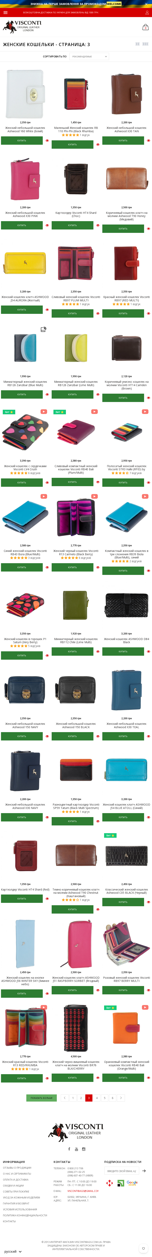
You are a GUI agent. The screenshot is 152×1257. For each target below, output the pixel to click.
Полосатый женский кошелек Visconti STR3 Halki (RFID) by (126, 467)
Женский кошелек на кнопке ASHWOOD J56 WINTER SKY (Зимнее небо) (25, 981)
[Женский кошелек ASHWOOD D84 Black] (126, 605)
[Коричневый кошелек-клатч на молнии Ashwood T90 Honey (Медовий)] (126, 179)
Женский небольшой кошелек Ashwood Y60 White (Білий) (25, 129)
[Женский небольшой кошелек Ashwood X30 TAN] (126, 94)
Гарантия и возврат (16, 1203)
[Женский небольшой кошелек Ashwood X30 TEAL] (126, 690)
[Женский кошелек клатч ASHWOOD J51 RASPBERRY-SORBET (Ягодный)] (76, 944)
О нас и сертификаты (17, 1173)
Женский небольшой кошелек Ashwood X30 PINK (25, 214)
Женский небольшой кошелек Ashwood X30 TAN (126, 129)
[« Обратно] (65, 1098)
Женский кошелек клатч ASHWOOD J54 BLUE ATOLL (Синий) (126, 806)
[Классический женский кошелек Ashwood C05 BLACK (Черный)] (126, 855)
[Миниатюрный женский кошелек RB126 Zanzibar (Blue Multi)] (25, 348)
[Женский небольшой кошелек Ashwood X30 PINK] (25, 179)
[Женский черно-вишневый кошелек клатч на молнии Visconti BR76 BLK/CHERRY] (76, 1028)
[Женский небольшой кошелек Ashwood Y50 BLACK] (76, 690)
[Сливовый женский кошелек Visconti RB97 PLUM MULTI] (76, 263)
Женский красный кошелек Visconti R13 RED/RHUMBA (25, 1063)
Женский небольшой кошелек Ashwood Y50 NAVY (25, 725)
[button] (13, 1251)
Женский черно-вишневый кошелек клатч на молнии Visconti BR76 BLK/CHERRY (76, 1065)
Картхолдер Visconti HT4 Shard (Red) (25, 889)
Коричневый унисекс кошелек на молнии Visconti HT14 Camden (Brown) (127, 385)
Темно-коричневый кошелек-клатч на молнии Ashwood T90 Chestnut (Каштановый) (75, 893)
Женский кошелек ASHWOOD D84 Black (126, 640)
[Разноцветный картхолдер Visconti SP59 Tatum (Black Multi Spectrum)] (76, 770)
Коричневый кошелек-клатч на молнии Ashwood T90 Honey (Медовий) (126, 216)
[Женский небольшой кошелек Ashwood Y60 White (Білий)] (25, 94)
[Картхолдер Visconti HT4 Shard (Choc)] (76, 179)
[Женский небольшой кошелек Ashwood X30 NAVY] (25, 770)
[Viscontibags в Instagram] (83, 1149)
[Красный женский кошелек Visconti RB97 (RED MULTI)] (126, 263)
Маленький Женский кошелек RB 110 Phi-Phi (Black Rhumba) (76, 129)
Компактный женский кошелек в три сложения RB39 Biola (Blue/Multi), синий (126, 554)
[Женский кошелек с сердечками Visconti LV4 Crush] (25, 432)
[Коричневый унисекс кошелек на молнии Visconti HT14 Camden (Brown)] (126, 348)
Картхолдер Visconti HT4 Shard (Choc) (75, 214)
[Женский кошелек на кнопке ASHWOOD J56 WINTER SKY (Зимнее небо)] (25, 944)
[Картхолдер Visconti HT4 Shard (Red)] (25, 855)
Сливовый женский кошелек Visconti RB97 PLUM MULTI (76, 298)
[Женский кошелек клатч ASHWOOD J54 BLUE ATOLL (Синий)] (126, 770)
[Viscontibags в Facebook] (69, 1149)
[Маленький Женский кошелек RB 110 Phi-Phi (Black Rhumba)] (76, 94)
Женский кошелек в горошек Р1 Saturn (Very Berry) (25, 640)
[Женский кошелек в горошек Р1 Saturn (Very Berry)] (25, 605)
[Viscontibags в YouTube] (76, 1149)
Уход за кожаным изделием (21, 1197)
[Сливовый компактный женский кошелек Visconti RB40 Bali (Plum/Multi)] (76, 432)
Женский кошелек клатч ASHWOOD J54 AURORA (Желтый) (25, 298)
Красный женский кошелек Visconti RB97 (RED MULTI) (126, 298)
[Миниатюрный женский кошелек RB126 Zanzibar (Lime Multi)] (76, 348)
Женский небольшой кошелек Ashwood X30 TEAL (126, 725)
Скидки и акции (13, 1185)
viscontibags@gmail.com (83, 1191)
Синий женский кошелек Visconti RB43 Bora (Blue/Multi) (25, 552)
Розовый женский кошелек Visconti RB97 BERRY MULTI (126, 979)
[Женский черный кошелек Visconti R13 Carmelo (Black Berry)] (76, 517)
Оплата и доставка (15, 1179)
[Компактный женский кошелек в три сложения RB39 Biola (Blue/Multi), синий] (126, 517)
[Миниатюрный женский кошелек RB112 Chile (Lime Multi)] (76, 605)
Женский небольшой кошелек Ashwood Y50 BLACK (76, 725)
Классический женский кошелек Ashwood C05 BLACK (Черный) (126, 891)
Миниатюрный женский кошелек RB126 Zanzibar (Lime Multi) (76, 383)
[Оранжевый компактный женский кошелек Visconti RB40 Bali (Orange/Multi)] (126, 1028)
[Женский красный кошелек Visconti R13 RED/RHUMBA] (25, 1028)
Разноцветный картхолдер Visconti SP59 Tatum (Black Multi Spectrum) (76, 806)
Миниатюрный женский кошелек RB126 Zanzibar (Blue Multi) (25, 383)
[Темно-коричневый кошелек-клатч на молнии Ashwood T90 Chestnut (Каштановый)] (76, 855)
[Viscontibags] (22, 26)
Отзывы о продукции (17, 1167)
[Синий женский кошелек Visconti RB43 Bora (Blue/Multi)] (25, 517)
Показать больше (41, 1097)
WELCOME (114, 4)
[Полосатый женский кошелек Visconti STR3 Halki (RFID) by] (126, 432)
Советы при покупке (16, 1191)
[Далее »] (121, 1098)
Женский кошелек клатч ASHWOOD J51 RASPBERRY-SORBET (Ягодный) (76, 979)
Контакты (9, 1221)
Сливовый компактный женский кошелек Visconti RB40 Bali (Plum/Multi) (76, 469)
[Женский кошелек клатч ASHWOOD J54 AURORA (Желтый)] (25, 263)
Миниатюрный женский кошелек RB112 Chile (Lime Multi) (76, 640)
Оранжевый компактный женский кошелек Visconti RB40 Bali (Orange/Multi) (126, 1065)
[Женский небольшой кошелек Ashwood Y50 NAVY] (25, 690)
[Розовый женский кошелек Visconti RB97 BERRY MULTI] (126, 944)
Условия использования (20, 1209)
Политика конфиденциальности (25, 1215)
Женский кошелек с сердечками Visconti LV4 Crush (25, 467)
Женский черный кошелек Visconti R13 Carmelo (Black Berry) (75, 552)
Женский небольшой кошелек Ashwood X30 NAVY (25, 806)
